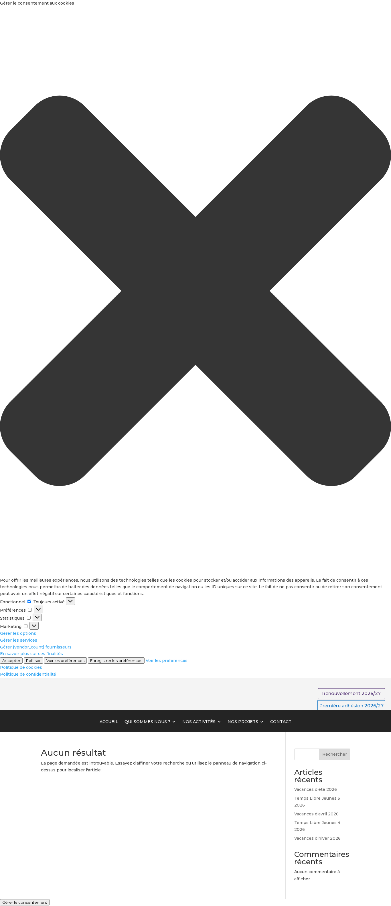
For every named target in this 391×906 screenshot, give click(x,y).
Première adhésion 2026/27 (351, 706)
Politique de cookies (21, 667)
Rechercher (334, 754)
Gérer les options (18, 633)
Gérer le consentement (24, 902)
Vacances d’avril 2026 (316, 814)
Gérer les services (18, 640)
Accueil (109, 722)
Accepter (11, 660)
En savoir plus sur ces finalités (31, 653)
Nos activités (199, 722)
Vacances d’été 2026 (315, 789)
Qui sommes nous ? (147, 722)
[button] (195, 292)
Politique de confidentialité (28, 674)
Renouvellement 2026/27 (351, 693)
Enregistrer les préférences (116, 660)
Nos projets (243, 722)
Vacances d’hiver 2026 (317, 838)
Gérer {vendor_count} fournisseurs (36, 647)
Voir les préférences (65, 660)
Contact (280, 722)
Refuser (33, 660)
